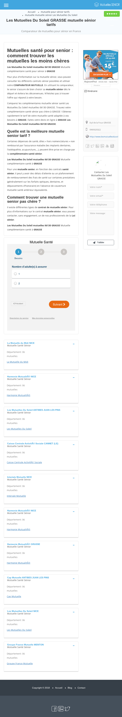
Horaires (97, 85)
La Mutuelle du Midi (17, 361)
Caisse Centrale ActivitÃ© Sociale (24, 462)
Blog (70, 687)
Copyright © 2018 (41, 687)
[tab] (41, 344)
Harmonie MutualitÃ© (18, 395)
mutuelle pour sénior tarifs (55, 11)
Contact (81, 687)
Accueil (31, 11)
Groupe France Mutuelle (20, 663)
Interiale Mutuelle (16, 495)
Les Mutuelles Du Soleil (19, 428)
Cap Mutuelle (14, 596)
